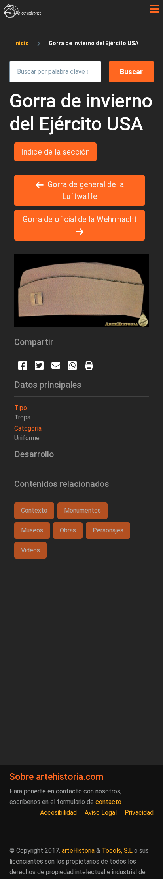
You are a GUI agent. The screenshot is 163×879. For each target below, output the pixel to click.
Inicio (21, 43)
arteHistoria (78, 850)
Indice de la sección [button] (55, 152)
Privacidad (139, 812)
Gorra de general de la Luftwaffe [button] (85, 190)
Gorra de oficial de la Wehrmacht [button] (80, 219)
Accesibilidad (58, 812)
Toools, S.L (117, 850)
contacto (108, 802)
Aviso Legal (101, 812)
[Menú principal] (154, 9)
